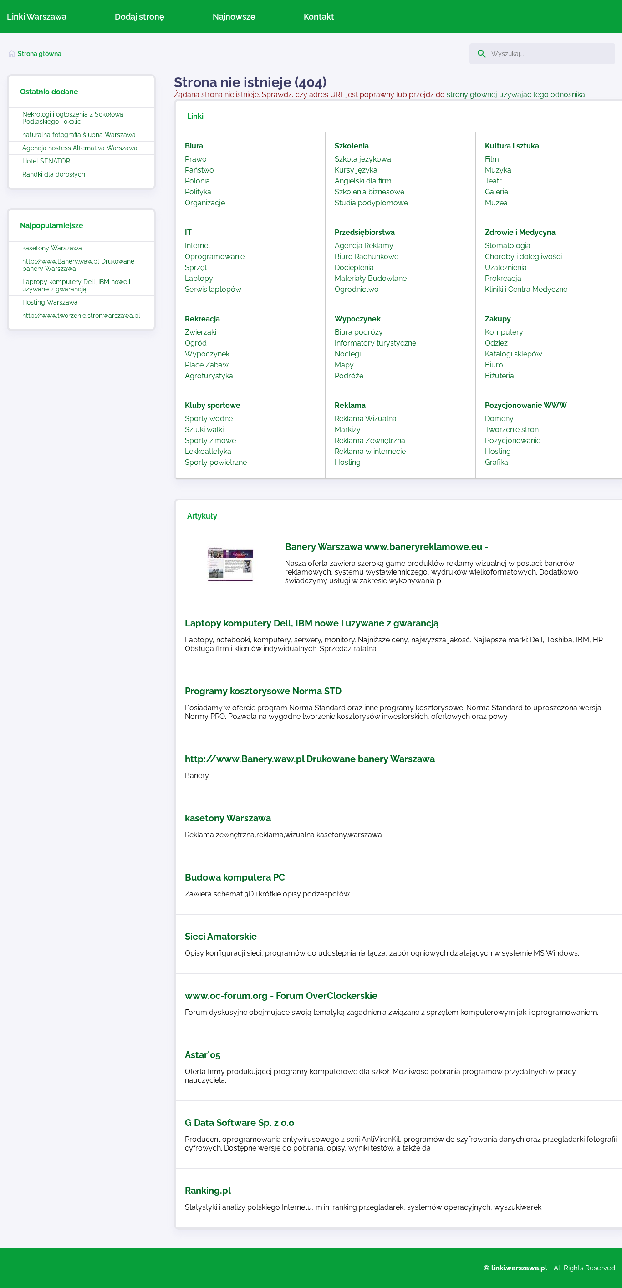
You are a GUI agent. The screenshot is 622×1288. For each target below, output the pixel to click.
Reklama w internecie (370, 451)
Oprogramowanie (215, 256)
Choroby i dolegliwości (523, 256)
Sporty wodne (209, 418)
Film (492, 159)
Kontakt (319, 16)
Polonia (197, 181)
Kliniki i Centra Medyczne (526, 289)
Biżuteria (499, 376)
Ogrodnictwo (357, 289)
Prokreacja (503, 278)
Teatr (493, 181)
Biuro (494, 365)
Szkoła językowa (363, 159)
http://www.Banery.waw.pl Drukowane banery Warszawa (78, 265)
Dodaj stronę (139, 16)
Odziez (496, 343)
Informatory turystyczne (375, 343)
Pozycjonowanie (512, 440)
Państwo (199, 170)
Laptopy (199, 278)
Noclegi (348, 354)
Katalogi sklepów (513, 354)
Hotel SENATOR (46, 161)
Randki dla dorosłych (53, 174)
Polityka (198, 192)
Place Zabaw (207, 365)
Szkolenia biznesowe (369, 192)
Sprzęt (196, 267)
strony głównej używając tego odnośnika (516, 94)
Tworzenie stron (512, 429)
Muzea (496, 203)
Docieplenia (354, 267)
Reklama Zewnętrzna (370, 440)
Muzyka (498, 170)
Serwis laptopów (213, 289)
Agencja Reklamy (364, 245)
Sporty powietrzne (216, 462)
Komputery (504, 332)
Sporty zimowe (210, 440)
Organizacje (205, 203)
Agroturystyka (209, 376)
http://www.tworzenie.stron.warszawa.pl (81, 315)
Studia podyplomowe (371, 203)
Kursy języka (356, 170)
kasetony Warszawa (52, 248)
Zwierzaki (200, 332)
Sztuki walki (204, 429)
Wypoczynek (207, 354)
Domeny (499, 418)
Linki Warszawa (36, 16)
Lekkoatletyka (208, 451)
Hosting (348, 462)
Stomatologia (507, 245)
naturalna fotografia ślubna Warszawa (79, 134)
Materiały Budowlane (371, 278)
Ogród (196, 343)
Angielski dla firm (363, 181)
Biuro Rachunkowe (366, 256)
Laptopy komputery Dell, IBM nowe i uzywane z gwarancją (76, 285)
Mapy (344, 365)
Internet (197, 245)
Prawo (196, 159)
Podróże (349, 376)
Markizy (348, 429)
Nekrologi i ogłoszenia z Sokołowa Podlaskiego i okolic (72, 118)
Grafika (496, 462)
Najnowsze (234, 16)
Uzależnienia (506, 267)
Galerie (496, 192)
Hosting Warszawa (50, 302)
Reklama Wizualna (366, 418)
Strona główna (39, 53)
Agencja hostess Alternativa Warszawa (80, 148)
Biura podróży (359, 332)
